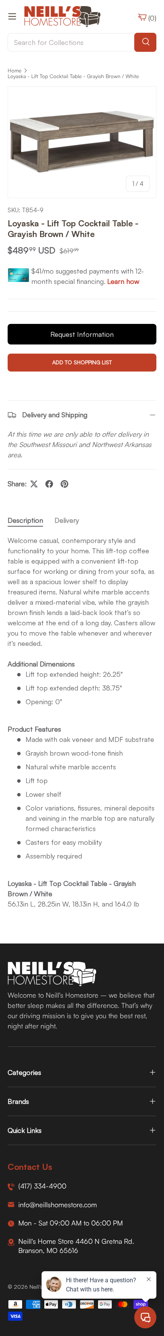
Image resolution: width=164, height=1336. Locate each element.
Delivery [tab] (67, 520)
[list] (82, 142)
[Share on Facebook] (49, 484)
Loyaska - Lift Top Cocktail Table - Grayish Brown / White (73, 76)
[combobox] (82, 42)
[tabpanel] (82, 722)
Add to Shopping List (82, 362)
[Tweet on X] (34, 484)
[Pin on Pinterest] (64, 484)
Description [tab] (25, 520)
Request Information (82, 334)
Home (14, 70)
